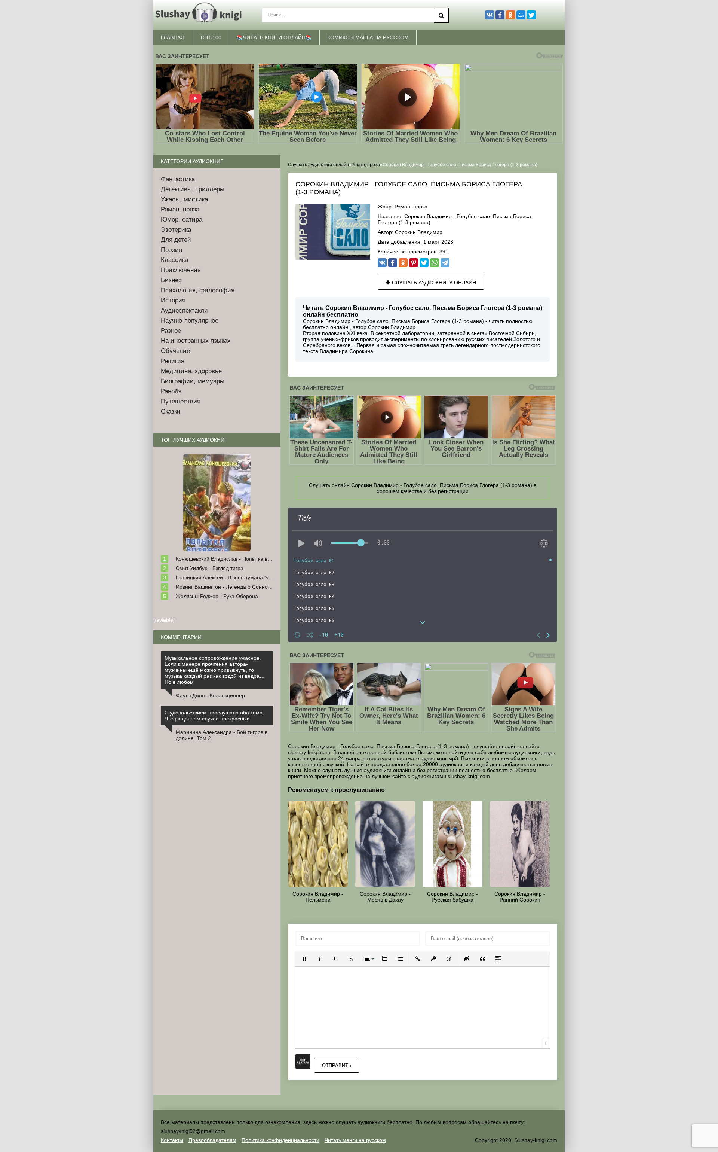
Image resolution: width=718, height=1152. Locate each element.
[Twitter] (424, 262)
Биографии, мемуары (192, 381)
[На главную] (200, 15)
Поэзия (171, 249)
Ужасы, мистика (184, 199)
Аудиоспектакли (184, 310)
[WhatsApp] (434, 262)
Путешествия (180, 401)
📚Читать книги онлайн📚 (274, 37)
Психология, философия (197, 290)
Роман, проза (411, 207)
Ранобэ (171, 391)
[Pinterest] (413, 262)
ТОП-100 (210, 37)
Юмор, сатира (181, 219)
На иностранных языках (196, 340)
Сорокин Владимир (418, 232)
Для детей (176, 239)
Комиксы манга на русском (368, 37)
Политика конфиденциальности (280, 1140)
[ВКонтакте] (382, 262)
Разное (171, 330)
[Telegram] (445, 262)
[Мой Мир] (520, 14)
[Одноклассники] (403, 262)
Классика (174, 259)
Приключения (181, 270)
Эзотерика (176, 229)
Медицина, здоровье (191, 371)
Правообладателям (212, 1140)
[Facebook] (392, 262)
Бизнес (171, 280)
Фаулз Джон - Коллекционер (210, 695)
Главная (172, 37)
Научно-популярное (189, 320)
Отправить (337, 1065)
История (173, 300)
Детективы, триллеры (192, 189)
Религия (172, 361)
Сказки (171, 411)
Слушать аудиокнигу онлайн (433, 283)
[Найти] (441, 15)
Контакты (172, 1140)
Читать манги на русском (355, 1140)
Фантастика (178, 179)
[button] (304, 959)
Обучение (175, 350)
